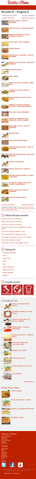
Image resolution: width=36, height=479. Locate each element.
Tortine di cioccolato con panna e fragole (21, 320)
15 (15, 208)
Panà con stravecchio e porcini (21, 304)
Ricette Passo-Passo (10, 388)
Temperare (3, 454)
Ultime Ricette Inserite (16, 215)
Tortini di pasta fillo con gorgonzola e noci (14, 234)
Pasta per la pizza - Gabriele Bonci (22, 335)
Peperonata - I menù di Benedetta (20, 328)
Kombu (3, 458)
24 (5, 210)
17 (20, 208)
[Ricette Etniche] (17, 290)
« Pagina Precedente (7, 18)
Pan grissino (16, 374)
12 (7, 208)
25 (8, 210)
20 (28, 208)
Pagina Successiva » (28, 18)
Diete (4, 261)
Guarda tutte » (29, 382)
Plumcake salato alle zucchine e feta (20, 343)
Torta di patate (16, 391)
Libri (4, 264)
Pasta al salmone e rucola (22, 366)
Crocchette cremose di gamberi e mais (13, 231)
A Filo (2, 451)
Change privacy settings (26, 473)
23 (3, 210)
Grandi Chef (6, 258)
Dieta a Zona (4, 439)
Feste (4, 255)
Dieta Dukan (4, 437)
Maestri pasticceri (8, 267)
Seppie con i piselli (19, 350)
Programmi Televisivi (9, 253)
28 (16, 210)
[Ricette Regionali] (6, 290)
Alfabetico (31, 15)
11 (4, 208)
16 (18, 208)
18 (23, 208)
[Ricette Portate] (28, 290)
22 (33, 208)
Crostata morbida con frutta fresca (11, 218)
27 (13, 210)
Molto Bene (4, 441)
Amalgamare (4, 452)
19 (25, 208)
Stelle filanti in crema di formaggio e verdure (14, 243)
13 (10, 208)
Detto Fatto (3, 443)
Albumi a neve (4, 448)
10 (2, 208)
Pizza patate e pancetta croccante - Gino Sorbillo (16, 237)
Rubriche (5, 275)
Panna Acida (4, 456)
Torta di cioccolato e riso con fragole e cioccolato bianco (16, 227)
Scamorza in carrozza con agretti (11, 224)
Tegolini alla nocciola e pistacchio (11, 221)
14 (12, 208)
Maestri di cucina (8, 269)
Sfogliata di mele (17, 417)
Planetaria (3, 449)
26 (10, 210)
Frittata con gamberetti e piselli (22, 409)
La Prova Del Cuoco (6, 440)
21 (31, 208)
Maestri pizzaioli (8, 272)
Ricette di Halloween (6, 436)
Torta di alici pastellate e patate (10, 240)
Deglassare (4, 455)
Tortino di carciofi (18, 358)
